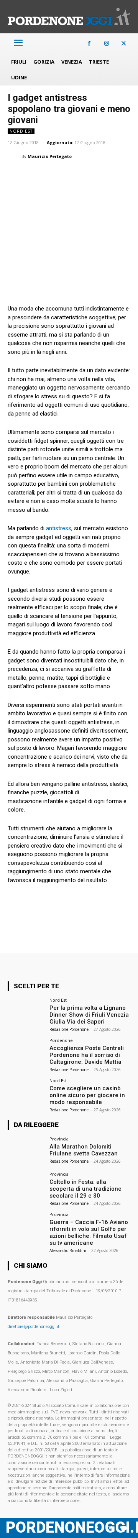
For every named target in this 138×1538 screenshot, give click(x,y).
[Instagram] (106, 43)
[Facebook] (89, 43)
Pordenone (61, 1040)
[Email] (86, 175)
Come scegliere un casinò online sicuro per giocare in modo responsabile (87, 1095)
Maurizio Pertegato (50, 156)
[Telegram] (121, 175)
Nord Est (21, 131)
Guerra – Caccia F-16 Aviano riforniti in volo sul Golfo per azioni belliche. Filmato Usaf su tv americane (88, 1232)
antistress (57, 528)
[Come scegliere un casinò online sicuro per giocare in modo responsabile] (26, 1092)
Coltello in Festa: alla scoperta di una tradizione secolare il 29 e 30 (85, 1188)
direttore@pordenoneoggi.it (33, 1326)
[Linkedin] (68, 175)
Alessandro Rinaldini (67, 1250)
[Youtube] (123, 1528)
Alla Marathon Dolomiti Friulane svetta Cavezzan (83, 1150)
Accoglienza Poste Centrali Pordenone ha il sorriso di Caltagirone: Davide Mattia (86, 1055)
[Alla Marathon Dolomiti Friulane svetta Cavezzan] (26, 1150)
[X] (123, 43)
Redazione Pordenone (69, 1029)
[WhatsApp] (50, 175)
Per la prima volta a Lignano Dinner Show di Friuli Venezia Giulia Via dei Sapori (89, 1014)
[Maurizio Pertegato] (14, 156)
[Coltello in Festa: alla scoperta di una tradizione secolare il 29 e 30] (26, 1186)
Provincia (59, 1139)
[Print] (103, 175)
